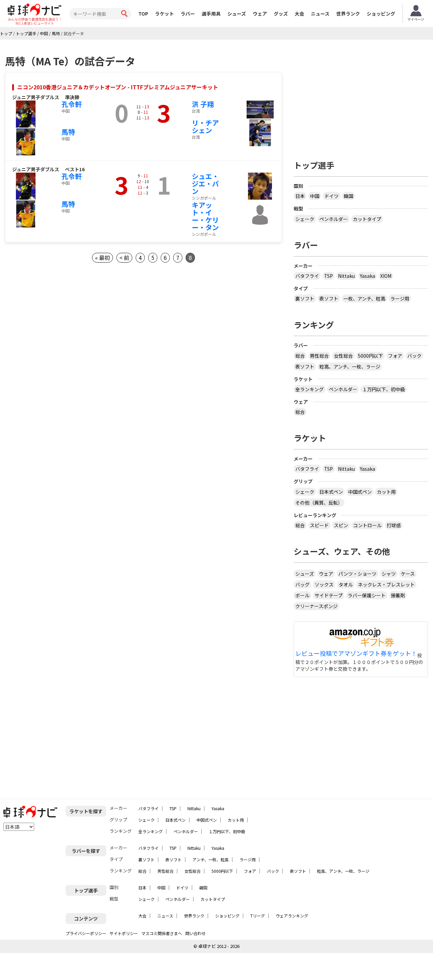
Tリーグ (257, 915)
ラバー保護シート (367, 595)
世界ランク (348, 13)
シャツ (389, 573)
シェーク (304, 219)
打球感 (394, 525)
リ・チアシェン (205, 126)
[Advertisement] (361, 97)
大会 (299, 13)
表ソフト (328, 298)
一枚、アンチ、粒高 (364, 298)
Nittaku (346, 275)
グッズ (281, 13)
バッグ (302, 584)
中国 (314, 196)
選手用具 (211, 13)
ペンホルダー (333, 219)
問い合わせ (195, 933)
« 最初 (102, 257)
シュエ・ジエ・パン (205, 183)
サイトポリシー (124, 933)
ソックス (324, 584)
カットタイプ (367, 219)
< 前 (124, 257)
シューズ (236, 13)
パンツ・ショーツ (357, 573)
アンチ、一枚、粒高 (210, 859)
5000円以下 (370, 355)
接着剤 (398, 595)
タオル (346, 584)
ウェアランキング (292, 915)
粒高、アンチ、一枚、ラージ (349, 366)
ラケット (164, 13)
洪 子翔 (203, 104)
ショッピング (381, 13)
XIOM (385, 275)
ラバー (188, 13)
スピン (341, 525)
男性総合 (319, 355)
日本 (300, 196)
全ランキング (309, 389)
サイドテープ (329, 595)
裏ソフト (304, 298)
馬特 (68, 132)
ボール (302, 595)
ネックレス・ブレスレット (386, 584)
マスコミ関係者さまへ (161, 933)
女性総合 (343, 355)
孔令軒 (72, 104)
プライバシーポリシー (86, 933)
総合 (300, 355)
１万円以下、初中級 (383, 389)
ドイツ (331, 196)
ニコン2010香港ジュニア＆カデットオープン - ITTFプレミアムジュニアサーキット (117, 87)
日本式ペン (331, 491)
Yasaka (367, 275)
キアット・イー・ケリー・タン (205, 216)
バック (414, 355)
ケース (408, 573)
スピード (319, 525)
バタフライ (307, 275)
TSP (328, 275)
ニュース (320, 13)
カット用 (386, 491)
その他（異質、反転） (319, 502)
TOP (143, 13)
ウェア (260, 13)
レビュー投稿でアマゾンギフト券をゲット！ (356, 653)
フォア (395, 355)
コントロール (367, 525)
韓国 (348, 196)
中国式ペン (360, 491)
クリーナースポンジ (316, 606)
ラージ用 (399, 298)
